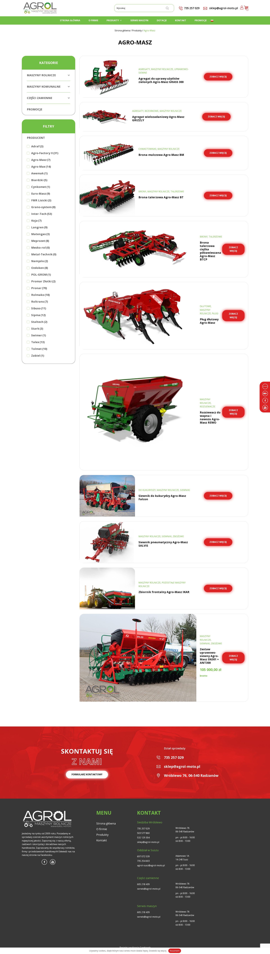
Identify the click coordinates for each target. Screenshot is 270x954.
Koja (36, 220)
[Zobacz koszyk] (246, 8)
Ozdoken (39, 268)
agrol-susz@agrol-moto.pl (151, 865)
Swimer (38, 335)
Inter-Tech (41, 214)
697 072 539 (143, 856)
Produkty (113, 20)
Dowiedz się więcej (157, 950)
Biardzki (39, 180)
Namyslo (39, 261)
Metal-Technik (43, 254)
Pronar (39, 288)
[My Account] (241, 8)
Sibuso (38, 308)
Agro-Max (41, 166)
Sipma (38, 315)
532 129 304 (143, 837)
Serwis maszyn (139, 20)
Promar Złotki (43, 281)
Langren (39, 227)
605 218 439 (143, 884)
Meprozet (40, 241)
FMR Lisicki (41, 200)
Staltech (39, 322)
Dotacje (162, 20)
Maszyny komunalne (43, 86)
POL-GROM (41, 274)
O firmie (93, 20)
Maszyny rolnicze (41, 75)
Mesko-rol (40, 247)
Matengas (40, 234)
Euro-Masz (40, 193)
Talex (38, 342)
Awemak (39, 173)
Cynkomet (40, 187)
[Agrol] (40, 8)
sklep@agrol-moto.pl (223, 8)
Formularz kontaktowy (87, 774)
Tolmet (39, 349)
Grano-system (43, 207)
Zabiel (37, 355)
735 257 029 (174, 757)
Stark (37, 328)
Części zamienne (39, 98)
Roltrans (39, 301)
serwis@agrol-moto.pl (148, 888)
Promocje (201, 20)
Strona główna (70, 20)
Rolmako (40, 295)
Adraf (37, 146)
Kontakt (180, 20)
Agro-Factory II (44, 153)
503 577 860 (143, 833)
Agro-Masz (40, 160)
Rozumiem (175, 950)
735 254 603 (143, 860)
